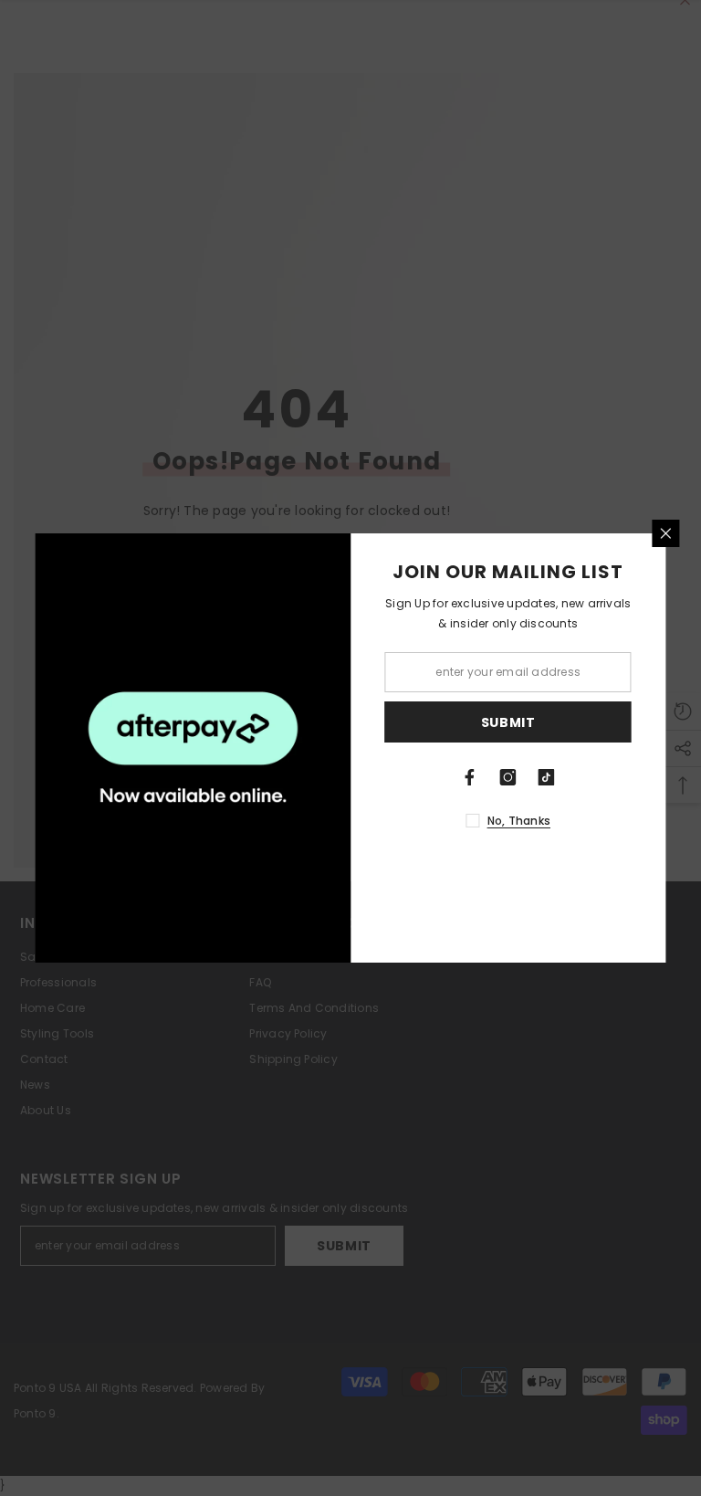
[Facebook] (470, 777)
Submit (508, 722)
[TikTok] (547, 777)
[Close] (666, 533)
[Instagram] (508, 777)
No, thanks (518, 820)
